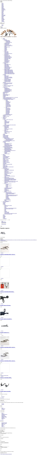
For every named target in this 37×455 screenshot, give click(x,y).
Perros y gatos (4, 167)
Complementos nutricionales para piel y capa (11, 195)
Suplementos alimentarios (8, 192)
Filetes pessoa (7, 113)
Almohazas (6, 170)
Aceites (7, 194)
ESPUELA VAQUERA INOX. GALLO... (7, 254)
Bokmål (3, 16)
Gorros (5, 124)
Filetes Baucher (8, 111)
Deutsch (3, 6)
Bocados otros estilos (8, 106)
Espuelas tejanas (6, 129)
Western (5, 207)
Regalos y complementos (5, 201)
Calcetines (6, 133)
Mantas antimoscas (7, 75)
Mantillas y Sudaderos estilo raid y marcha (9, 73)
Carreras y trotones (7, 212)
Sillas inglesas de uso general (8, 56)
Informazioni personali (4, 422)
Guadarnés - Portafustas (6, 161)
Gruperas (4, 96)
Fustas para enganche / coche (8, 144)
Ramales (6, 46)
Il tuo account (1, 420)
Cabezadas (5, 39)
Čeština (2, 11)
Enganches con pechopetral (8, 80)
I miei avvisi (3, 426)
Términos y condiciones (4, 414)
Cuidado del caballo (6, 177)
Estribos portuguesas (7, 66)
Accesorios (4, 118)
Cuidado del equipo (6, 180)
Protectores (4, 74)
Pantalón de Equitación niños (8, 149)
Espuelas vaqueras (7, 127)
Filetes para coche (8, 108)
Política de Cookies (4, 416)
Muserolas (6, 47)
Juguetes (4, 204)
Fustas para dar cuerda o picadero (8, 145)
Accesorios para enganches (8, 81)
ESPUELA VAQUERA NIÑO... (6, 377)
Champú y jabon (6, 169)
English (2, 3)
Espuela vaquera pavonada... (5, 391)
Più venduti (3, 409)
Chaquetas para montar (5, 137)
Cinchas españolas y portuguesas (8, 53)
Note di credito (3, 424)
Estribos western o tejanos (8, 64)
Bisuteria (4, 203)
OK (1, 226)
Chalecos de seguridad (5, 135)
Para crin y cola (6, 172)
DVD (3, 214)
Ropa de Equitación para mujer (9, 139)
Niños (5, 209)
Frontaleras (6, 49)
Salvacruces (4, 82)
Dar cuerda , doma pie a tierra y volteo (8, 85)
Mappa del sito (3, 418)
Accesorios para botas (7, 132)
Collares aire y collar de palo (6, 94)
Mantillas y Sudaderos (6, 69)
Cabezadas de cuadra (7, 40)
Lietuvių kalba (3, 15)
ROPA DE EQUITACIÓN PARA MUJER (10, 140)
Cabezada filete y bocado (9, 42)
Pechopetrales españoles (7, 91)
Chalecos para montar (5, 136)
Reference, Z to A (3, 240)
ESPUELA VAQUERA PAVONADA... (7, 291)
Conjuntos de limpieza (7, 175)
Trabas (4, 93)
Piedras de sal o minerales (7, 199)
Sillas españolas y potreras (8, 58)
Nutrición (5, 191)
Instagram (3, 404)
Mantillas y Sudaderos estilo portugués (9, 72)
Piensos (5, 200)
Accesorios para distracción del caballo (7, 164)
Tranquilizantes (8, 198)
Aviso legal (3, 413)
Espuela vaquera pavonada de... (6, 318)
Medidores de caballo (5, 95)
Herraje (4, 183)
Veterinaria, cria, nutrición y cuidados (9, 208)
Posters (4, 217)
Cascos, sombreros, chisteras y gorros (8, 119)
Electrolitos (7, 196)
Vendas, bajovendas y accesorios (7, 83)
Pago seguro (3, 415)
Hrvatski (3, 10)
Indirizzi (3, 425)
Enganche (6, 211)
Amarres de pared (5, 165)
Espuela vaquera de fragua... (5, 305)
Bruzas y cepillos (7, 171)
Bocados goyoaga (8, 104)
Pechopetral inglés (7, 88)
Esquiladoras (6, 174)
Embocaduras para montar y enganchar (8, 99)
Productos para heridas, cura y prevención (9, 178)
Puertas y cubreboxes (5, 157)
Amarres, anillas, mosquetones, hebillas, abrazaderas (9, 98)
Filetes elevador (8, 112)
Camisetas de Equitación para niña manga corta (10, 150)
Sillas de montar (5, 54)
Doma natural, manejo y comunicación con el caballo (11, 213)
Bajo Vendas (6, 84)
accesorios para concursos (6, 116)
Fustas (4, 142)
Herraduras (6, 189)
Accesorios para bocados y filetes (8, 114)
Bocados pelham (8, 102)
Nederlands (3, 8)
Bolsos (4, 215)
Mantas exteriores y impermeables (8, 77)
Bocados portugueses (8, 105)
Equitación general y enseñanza (8, 205)
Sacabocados (6, 182)
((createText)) (5, 447)
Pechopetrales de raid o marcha (8, 89)
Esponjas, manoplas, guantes (8, 173)
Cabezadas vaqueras (7, 43)
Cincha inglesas (6, 51)
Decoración (4, 202)
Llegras (7, 185)
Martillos (7, 186)
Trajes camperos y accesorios (6, 141)
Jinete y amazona (4, 117)
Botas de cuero (6, 130)
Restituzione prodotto (4, 423)
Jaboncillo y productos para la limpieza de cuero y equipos (11, 181)
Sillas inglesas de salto (7, 55)
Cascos (5, 120)
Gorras (5, 123)
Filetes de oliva (8, 110)
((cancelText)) (2, 447)
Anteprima (1, 266)
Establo (3, 154)
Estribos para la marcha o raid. (8, 67)
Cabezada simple (8, 41)
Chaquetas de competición (6, 125)
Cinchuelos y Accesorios (7, 86)
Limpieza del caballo (6, 168)
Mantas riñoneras (7, 78)
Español (3, 4)
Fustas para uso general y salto (8, 143)
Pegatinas (4, 216)
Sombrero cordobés (7, 122)
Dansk (2, 12)
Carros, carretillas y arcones (6, 156)
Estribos (4, 63)
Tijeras (5, 176)
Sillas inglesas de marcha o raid (8, 57)
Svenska (3, 20)
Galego (2, 5)
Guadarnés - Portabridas (6, 160)
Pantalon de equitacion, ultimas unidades (9, 138)
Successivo (3, 396)
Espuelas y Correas (6, 126)
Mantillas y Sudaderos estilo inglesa (9, 70)
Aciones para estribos (5, 62)
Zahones (4, 134)
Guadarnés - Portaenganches (6, 162)
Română (3, 18)
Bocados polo (7, 103)
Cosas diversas (5, 218)
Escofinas (7, 184)
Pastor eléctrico (5, 163)
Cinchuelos (4, 115)
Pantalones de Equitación (7, 148)
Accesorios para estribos (7, 68)
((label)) (1, 446)
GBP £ (2, 25)
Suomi (2, 13)
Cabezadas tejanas (7, 44)
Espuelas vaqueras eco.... (4, 332)
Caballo (3, 38)
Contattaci (3, 417)
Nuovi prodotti (3, 408)
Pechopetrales (5, 87)
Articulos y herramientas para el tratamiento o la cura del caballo (10, 97)
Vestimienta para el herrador (8, 188)
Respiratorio (7, 197)
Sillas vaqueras (6, 59)
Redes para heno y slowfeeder (6, 158)
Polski (2, 17)
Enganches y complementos (7, 79)
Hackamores (7, 101)
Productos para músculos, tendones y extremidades (10, 179)
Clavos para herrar (7, 190)
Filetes (7, 100)
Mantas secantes (6, 76)
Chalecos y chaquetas (7, 153)
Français (3, 7)
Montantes (6, 48)
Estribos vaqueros (7, 65)
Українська (3, 21)
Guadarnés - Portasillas (5, 159)
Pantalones (6, 152)
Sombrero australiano (7, 121)
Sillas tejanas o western (7, 60)
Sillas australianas (7, 61)
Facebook (3, 403)
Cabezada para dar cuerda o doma (8, 45)
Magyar (3, 14)
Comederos (4, 155)
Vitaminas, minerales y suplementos (10, 193)
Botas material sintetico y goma (8, 131)
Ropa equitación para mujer (7, 151)
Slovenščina (3, 19)
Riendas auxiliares (5, 92)
